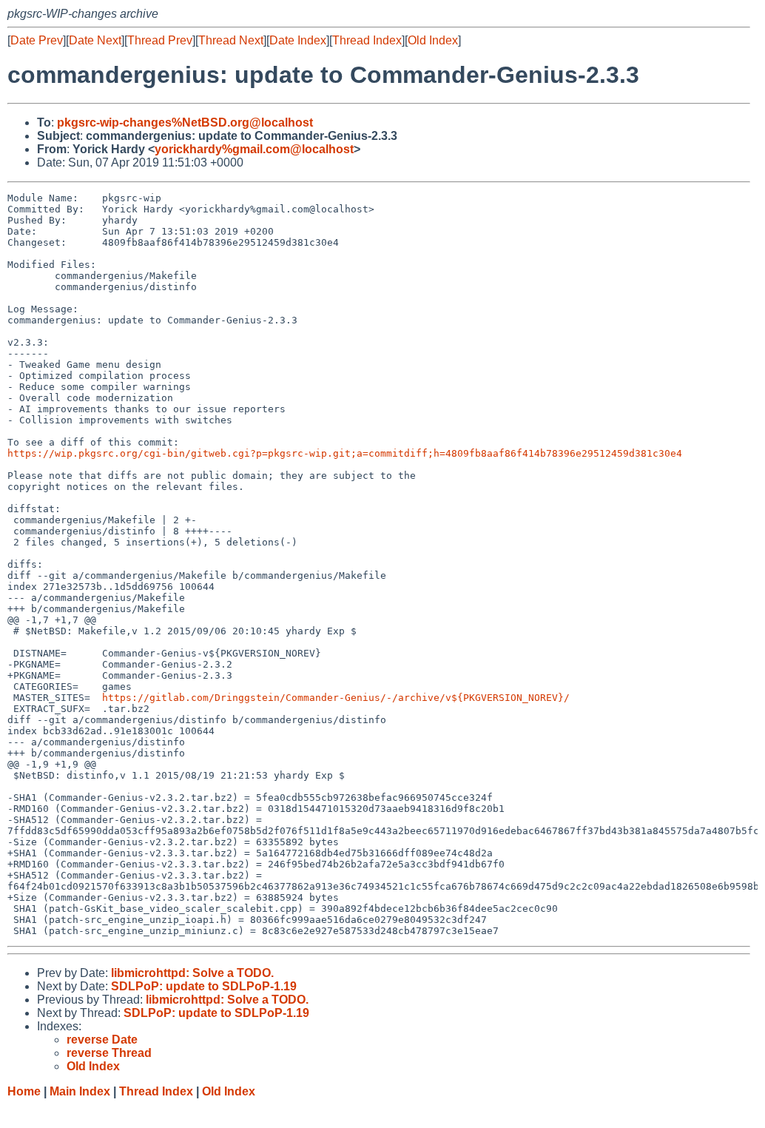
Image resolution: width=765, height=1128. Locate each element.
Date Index (297, 40)
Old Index (433, 40)
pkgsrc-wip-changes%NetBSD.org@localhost (185, 122)
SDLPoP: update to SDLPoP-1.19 (204, 986)
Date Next (95, 40)
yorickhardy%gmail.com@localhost (254, 149)
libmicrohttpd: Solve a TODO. (192, 973)
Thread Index (367, 40)
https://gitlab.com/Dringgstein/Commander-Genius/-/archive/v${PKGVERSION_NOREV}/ (336, 697)
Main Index (80, 1091)
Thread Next (230, 40)
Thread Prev (159, 40)
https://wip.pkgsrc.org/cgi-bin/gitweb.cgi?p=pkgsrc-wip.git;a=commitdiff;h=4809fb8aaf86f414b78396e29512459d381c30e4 (344, 453)
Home (24, 1091)
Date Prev (36, 40)
